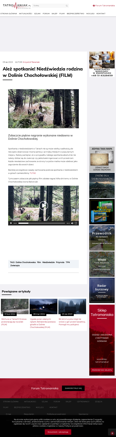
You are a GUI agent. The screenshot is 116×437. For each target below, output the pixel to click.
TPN (68, 262)
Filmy (62, 13)
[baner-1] (102, 76)
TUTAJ (33, 173)
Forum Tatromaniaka (105, 6)
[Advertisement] (58, 34)
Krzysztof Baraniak (31, 62)
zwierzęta (15, 265)
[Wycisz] (72, 223)
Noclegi (90, 13)
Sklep (54, 13)
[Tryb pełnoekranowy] (76, 223)
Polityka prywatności (56, 414)
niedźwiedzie (48, 262)
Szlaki (37, 13)
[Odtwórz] (11, 223)
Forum (46, 13)
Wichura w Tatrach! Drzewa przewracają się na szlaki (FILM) (13, 322)
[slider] (41, 223)
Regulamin (29, 414)
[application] (43, 205)
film (39, 262)
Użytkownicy (83, 402)
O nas (8, 414)
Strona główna (8, 13)
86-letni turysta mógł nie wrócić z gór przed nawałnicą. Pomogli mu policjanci (72, 322)
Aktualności (25, 13)
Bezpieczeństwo (75, 13)
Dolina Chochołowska (26, 262)
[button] (43, 205)
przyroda (60, 262)
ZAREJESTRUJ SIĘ (73, 388)
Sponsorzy (83, 414)
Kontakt (101, 13)
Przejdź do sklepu (102, 370)
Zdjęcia (98, 402)
